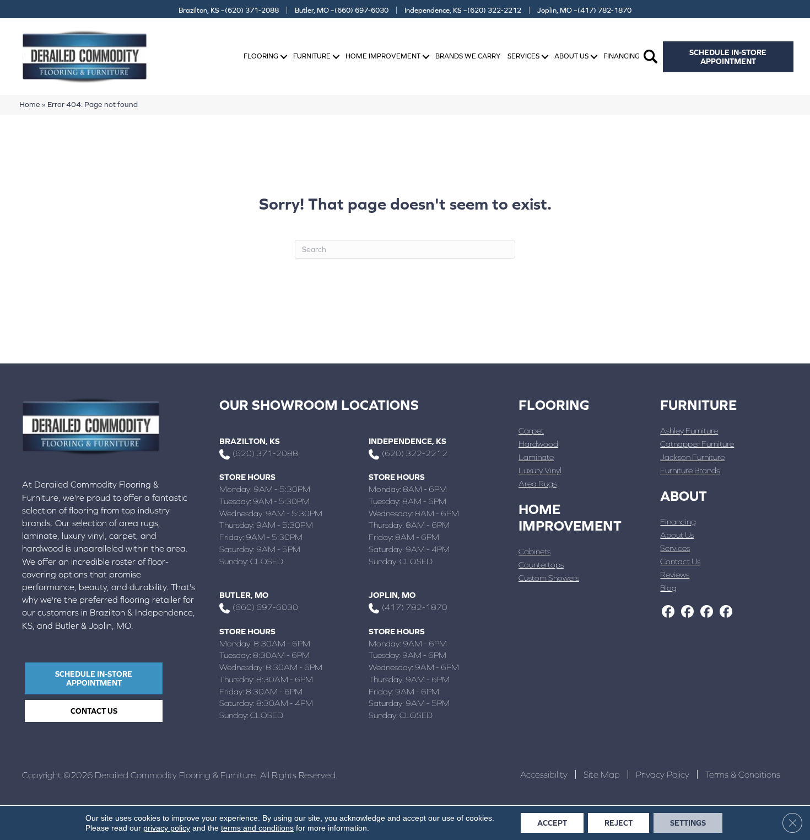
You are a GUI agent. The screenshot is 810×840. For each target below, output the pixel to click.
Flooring (261, 56)
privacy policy (166, 827)
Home (29, 104)
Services (523, 56)
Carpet (531, 430)
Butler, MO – (341, 10)
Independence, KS (407, 441)
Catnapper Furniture (697, 443)
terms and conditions (257, 827)
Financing (621, 56)
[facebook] (668, 612)
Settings (688, 822)
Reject (618, 822)
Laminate (536, 457)
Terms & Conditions (742, 774)
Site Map (602, 774)
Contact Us (680, 561)
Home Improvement (382, 56)
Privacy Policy (662, 774)
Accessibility (544, 774)
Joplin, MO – (584, 10)
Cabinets (534, 551)
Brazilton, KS (249, 441)
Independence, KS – (462, 10)
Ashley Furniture (689, 430)
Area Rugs (538, 483)
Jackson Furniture (692, 457)
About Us (571, 56)
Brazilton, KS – (229, 10)
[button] (283, 56)
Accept (552, 822)
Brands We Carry (467, 56)
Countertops (541, 564)
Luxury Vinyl (540, 470)
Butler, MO (243, 595)
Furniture (312, 56)
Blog (668, 587)
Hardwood (538, 443)
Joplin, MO (392, 595)
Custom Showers (549, 577)
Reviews (674, 574)
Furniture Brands (690, 470)
